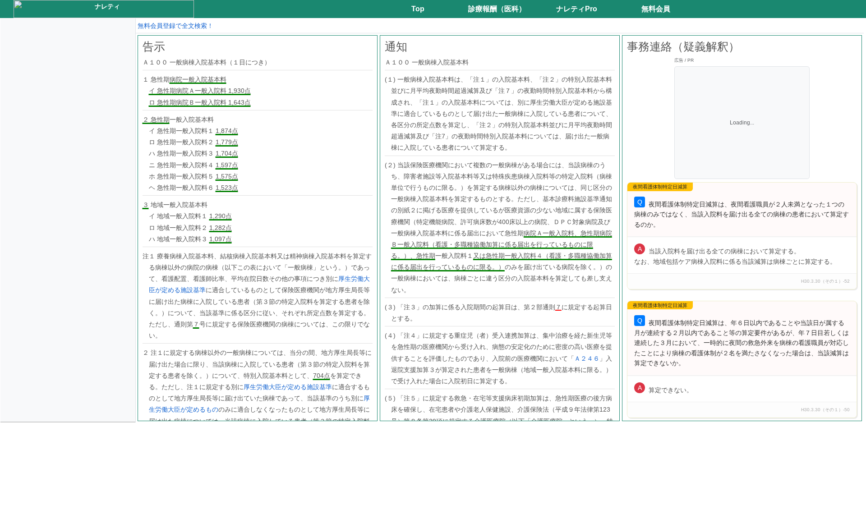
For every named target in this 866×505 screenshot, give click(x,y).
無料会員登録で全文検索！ (175, 25)
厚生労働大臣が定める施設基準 (288, 386)
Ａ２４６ (586, 358)
